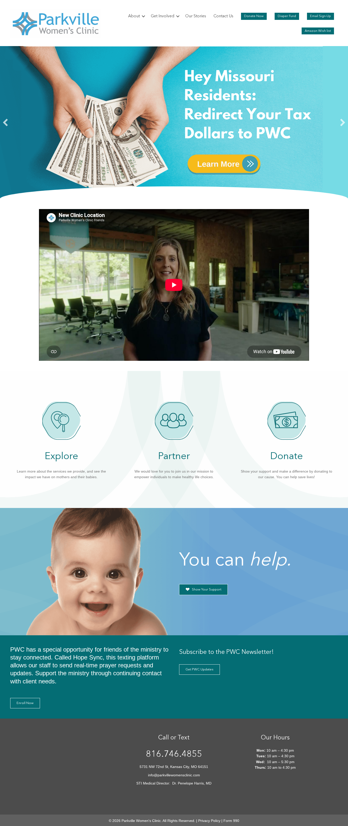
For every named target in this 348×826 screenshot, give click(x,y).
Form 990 (231, 821)
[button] (143, 16)
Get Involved (162, 16)
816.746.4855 (174, 754)
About (134, 16)
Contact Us (223, 16)
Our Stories (195, 16)
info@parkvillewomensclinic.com (174, 775)
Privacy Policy (209, 821)
